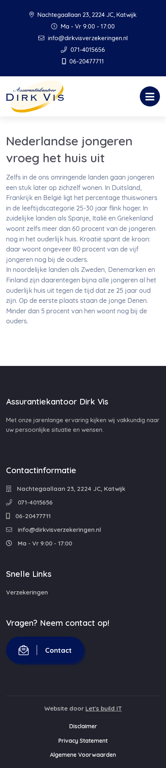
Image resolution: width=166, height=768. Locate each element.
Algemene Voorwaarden (83, 754)
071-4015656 (87, 49)
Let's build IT (103, 708)
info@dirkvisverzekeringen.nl (87, 38)
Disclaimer (83, 726)
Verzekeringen (27, 592)
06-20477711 (86, 61)
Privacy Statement (83, 740)
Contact (58, 650)
